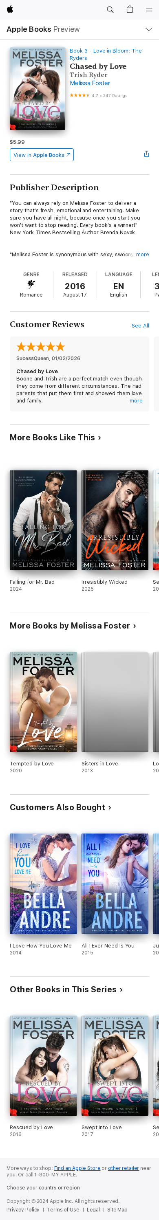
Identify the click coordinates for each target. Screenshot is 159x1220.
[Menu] (149, 10)
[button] (110, 10)
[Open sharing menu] (147, 155)
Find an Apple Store (77, 1168)
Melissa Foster (90, 83)
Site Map (117, 1210)
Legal (93, 1210)
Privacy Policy (23, 1210)
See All (140, 326)
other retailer (123, 1168)
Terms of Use (63, 1210)
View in (38, 155)
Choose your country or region (43, 1188)
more (142, 254)
